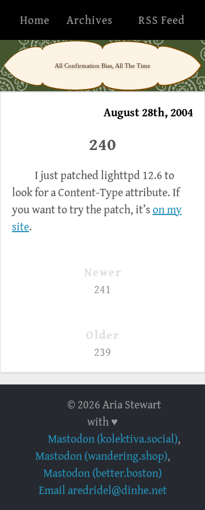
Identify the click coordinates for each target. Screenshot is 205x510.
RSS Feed (161, 19)
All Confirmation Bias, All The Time (102, 65)
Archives (90, 19)
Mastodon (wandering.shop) (101, 455)
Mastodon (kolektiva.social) (113, 438)
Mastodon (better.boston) (102, 472)
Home (35, 19)
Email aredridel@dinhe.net (103, 489)
